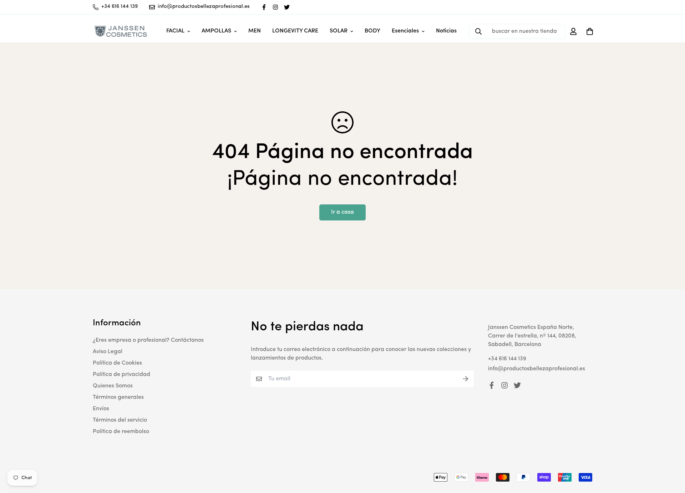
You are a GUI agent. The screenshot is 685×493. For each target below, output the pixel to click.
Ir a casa (342, 212)
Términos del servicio (120, 420)
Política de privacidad (121, 374)
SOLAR (338, 31)
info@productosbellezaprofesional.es (536, 369)
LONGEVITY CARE (295, 31)
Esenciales (405, 31)
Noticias (446, 31)
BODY (372, 31)
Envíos (101, 409)
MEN (254, 31)
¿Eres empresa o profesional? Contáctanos (148, 340)
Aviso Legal (107, 352)
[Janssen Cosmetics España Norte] (120, 31)
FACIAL (175, 31)
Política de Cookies (117, 363)
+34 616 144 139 (507, 359)
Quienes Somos (113, 386)
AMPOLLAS (216, 31)
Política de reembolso (121, 431)
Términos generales (118, 397)
